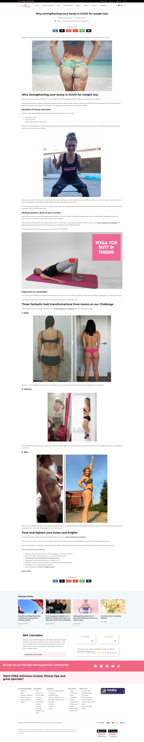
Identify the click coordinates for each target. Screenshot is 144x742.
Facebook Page (53, 695)
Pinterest (51, 704)
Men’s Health (74, 708)
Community (103, 5)
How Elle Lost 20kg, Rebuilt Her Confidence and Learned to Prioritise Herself (29, 618)
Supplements (74, 702)
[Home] (55, 21)
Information (37, 688)
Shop (58, 5)
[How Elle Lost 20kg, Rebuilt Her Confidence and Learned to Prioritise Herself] (30, 606)
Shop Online (72, 688)
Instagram (51, 702)
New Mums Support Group (56, 699)
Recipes (86, 5)
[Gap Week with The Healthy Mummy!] (113, 606)
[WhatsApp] (82, 30)
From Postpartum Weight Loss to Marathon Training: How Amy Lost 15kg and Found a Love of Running (58, 618)
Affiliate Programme (26, 695)
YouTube (51, 706)
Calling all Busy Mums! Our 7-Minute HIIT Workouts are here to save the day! (85, 618)
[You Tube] (112, 666)
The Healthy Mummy (25, 688)
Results (78, 5)
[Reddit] (75, 30)
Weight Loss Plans (47, 5)
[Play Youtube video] (72, 260)
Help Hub (38, 708)
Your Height (85, 637)
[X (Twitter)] (62, 30)
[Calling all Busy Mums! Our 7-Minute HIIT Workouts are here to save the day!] (85, 606)
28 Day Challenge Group (55, 697)
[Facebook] (55, 30)
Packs (72, 706)
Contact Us (118, 1)
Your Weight (108, 637)
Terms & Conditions (56, 722)
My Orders (85, 695)
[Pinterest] (68, 30)
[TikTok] (118, 666)
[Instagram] (101, 666)
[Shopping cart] (118, 5)
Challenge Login (87, 693)
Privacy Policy (40, 695)
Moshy (37, 5)
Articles (94, 5)
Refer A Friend (103, 1)
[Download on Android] (113, 731)
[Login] (121, 5)
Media (22, 693)
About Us (111, 1)
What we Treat (68, 5)
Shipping (38, 706)
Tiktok (50, 708)
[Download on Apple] (101, 731)
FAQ (37, 691)
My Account (83, 688)
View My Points (87, 699)
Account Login (86, 691)
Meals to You (74, 710)
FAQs (124, 1)
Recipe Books (74, 704)
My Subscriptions (87, 697)
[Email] (88, 30)
